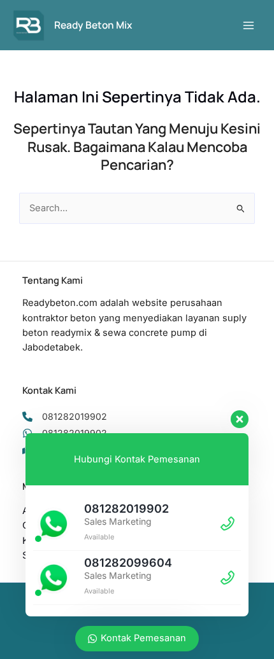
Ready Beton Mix (93, 25)
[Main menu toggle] (248, 25)
